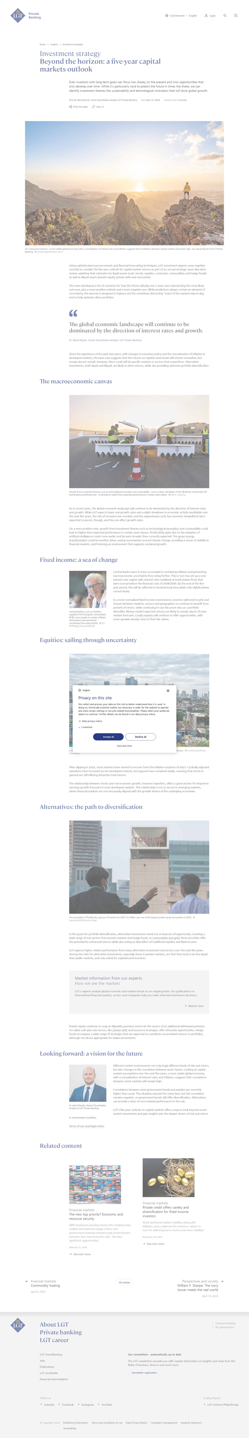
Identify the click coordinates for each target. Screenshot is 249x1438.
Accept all (108, 736)
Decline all (140, 736)
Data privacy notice (92, 721)
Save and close (124, 746)
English (86, 690)
